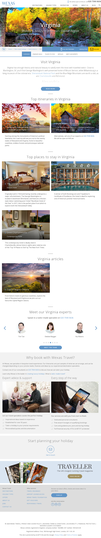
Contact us (6, 507)
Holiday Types (7, 494)
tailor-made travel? (58, 374)
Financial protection (86, 524)
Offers (5, 497)
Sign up (59, 495)
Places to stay (50, 54)
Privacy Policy (59, 535)
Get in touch (50, 455)
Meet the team (50, 347)
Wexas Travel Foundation (37, 497)
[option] (27, 329)
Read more (50, 89)
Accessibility (72, 524)
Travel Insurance (33, 491)
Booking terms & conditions (54, 524)
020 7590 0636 (66, 317)
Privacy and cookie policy (32, 524)
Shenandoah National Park (43, 73)
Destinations (7, 491)
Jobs (4, 503)
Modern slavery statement (50, 526)
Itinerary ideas (37, 54)
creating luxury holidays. (36, 374)
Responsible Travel (34, 503)
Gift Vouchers (32, 500)
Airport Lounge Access (35, 494)
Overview (26, 54)
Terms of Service (72, 535)
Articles (60, 54)
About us (6, 500)
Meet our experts (72, 54)
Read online (75, 476)
